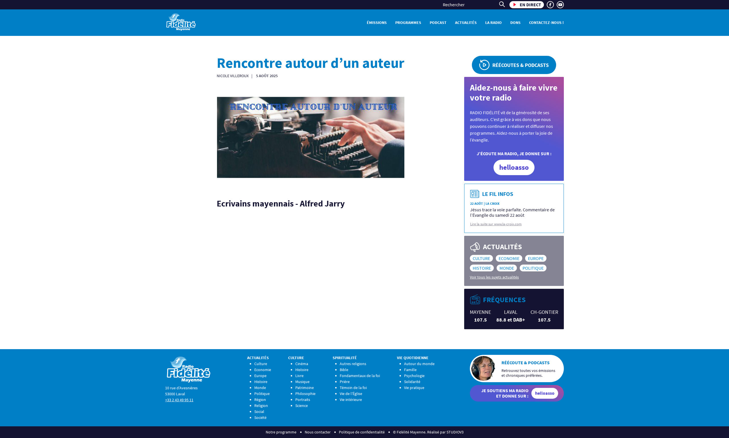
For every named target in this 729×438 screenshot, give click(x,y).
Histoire (482, 268)
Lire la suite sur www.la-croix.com (496, 224)
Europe (536, 258)
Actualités (466, 22)
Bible (344, 369)
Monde (506, 268)
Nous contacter (318, 432)
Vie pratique (414, 387)
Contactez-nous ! (546, 22)
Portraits (302, 399)
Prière (345, 381)
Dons (515, 22)
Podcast (438, 22)
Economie (509, 258)
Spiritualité (345, 357)
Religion (261, 405)
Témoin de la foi (353, 387)
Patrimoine (304, 387)
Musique (302, 381)
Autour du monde (419, 363)
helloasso (514, 167)
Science (301, 405)
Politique (533, 268)
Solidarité (412, 381)
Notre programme (281, 432)
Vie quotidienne (413, 357)
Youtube (560, 4)
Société (260, 417)
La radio (493, 22)
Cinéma (301, 363)
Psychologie (414, 375)
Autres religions (353, 363)
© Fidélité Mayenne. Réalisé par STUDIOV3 (428, 432)
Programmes (408, 22)
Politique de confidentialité (362, 432)
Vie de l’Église (351, 393)
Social (259, 411)
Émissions (377, 22)
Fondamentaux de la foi (360, 375)
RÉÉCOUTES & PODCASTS (520, 65)
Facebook (550, 4)
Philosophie (305, 393)
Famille (410, 369)
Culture (481, 258)
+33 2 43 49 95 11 (179, 399)
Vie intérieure (351, 399)
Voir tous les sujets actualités (494, 277)
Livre (299, 375)
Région (260, 399)
